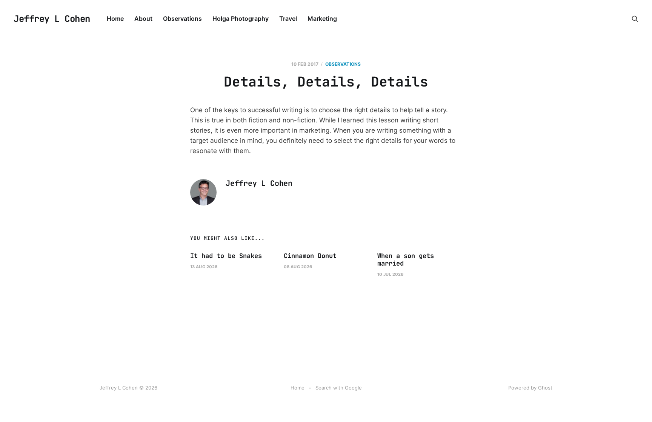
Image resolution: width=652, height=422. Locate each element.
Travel (288, 18)
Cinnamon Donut (310, 256)
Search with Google (338, 388)
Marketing (322, 18)
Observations (182, 18)
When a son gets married (405, 259)
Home (115, 18)
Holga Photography (240, 18)
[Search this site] (635, 19)
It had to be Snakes (226, 256)
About (143, 18)
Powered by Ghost (530, 388)
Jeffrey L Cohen (52, 18)
